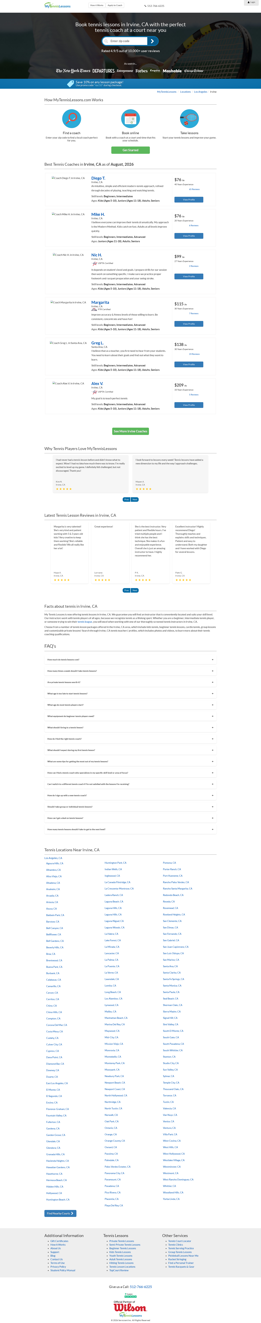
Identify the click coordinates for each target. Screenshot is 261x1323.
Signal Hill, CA (170, 1018)
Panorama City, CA (114, 1173)
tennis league (85, 621)
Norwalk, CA (111, 1115)
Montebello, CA (113, 1056)
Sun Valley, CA (170, 1069)
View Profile (189, 199)
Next (135, 499)
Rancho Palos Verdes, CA (176, 882)
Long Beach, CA (113, 992)
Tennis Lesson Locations (122, 1266)
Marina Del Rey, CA (115, 1024)
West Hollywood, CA (174, 1153)
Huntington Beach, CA (57, 1199)
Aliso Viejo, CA (54, 876)
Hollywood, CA (54, 1193)
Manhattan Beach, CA (116, 1018)
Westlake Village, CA (174, 1160)
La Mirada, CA (112, 946)
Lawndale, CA (112, 979)
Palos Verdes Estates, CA (117, 1166)
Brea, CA (50, 954)
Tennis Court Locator (179, 1241)
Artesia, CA (52, 902)
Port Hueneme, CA (172, 875)
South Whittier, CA (173, 1050)
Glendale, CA (53, 1141)
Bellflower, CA (53, 934)
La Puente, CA (112, 966)
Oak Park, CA (112, 1121)
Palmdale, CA (112, 1160)
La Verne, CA (111, 972)
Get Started (130, 150)
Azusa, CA (51, 908)
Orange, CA (111, 1134)
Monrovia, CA (112, 1050)
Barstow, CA (52, 921)
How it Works (96, 5)
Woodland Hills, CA (173, 1192)
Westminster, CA (172, 1166)
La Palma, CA (111, 959)
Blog (52, 1255)
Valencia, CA (169, 1108)
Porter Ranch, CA (172, 869)
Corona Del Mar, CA (56, 1025)
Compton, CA (53, 1018)
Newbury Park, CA (114, 1076)
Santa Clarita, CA (172, 972)
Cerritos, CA (52, 999)
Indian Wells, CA (113, 869)
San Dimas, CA (170, 927)
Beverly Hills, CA (54, 947)
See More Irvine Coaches (130, 431)
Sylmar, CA (168, 1076)
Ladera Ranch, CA (114, 895)
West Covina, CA (172, 1140)
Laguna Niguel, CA (114, 921)
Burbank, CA (52, 973)
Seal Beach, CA (170, 998)
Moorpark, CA (112, 1069)
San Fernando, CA (172, 933)
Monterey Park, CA (115, 1063)
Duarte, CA (52, 1076)
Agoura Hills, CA (54, 863)
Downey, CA (52, 1070)
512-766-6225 (141, 1287)
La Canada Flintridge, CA (117, 882)
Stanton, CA (169, 1056)
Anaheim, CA (53, 889)
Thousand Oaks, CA (173, 1089)
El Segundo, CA (54, 1096)
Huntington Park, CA (115, 862)
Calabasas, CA (53, 979)
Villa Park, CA (170, 1134)
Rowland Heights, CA (174, 914)
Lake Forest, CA (113, 940)
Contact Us (56, 1259)
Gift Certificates (59, 1241)
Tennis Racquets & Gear (181, 1266)
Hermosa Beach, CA (56, 1180)
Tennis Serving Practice (181, 1248)
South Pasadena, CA (173, 1043)
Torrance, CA (169, 1095)
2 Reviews (193, 266)
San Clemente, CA (172, 921)
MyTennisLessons (166, 91)
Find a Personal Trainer (181, 1262)
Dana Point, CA (54, 1057)
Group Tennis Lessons (180, 1252)
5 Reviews (193, 394)
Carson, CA (52, 992)
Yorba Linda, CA (171, 1199)
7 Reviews (193, 313)
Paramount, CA (113, 1179)
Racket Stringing (177, 1259)
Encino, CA (52, 1102)
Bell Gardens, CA (55, 941)
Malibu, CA (110, 1011)
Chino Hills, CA (54, 1012)
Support (54, 1252)
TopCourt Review (119, 1270)
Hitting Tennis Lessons (121, 1262)
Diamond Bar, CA (55, 1063)
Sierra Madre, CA (172, 1011)
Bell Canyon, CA (54, 928)
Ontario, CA (111, 1128)
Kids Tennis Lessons (120, 1252)
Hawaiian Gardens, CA (58, 1167)
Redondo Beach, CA (173, 895)
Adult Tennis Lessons (120, 1259)
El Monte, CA (53, 1089)
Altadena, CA (53, 882)
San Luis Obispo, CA (173, 953)
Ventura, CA (169, 1128)
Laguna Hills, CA (113, 908)
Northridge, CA (113, 1102)
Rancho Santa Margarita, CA (177, 888)
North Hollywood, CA (116, 1095)
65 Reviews (194, 189)
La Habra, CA (111, 933)
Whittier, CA (169, 1186)
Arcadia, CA (52, 895)
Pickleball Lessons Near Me (183, 1255)
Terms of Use (57, 1262)
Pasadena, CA (112, 1186)
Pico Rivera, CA (113, 1192)
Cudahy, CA (52, 1038)
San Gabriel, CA (171, 940)
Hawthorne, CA (54, 1173)
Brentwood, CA (54, 960)
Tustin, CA (168, 1102)
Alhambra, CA (53, 869)
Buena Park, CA (54, 967)
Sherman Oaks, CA (172, 1005)
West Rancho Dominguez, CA (178, 1179)
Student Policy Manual (62, 1270)
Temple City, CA (171, 1082)
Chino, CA (51, 1005)
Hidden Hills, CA (54, 1186)
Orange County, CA (115, 1140)
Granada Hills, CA (55, 1154)
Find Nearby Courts (59, 1213)
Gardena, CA (53, 1128)
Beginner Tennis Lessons (122, 1248)
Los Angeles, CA (53, 858)
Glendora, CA (53, 1147)
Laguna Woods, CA (114, 927)
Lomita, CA (110, 985)
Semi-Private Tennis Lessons (124, 1244)
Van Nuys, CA (170, 1115)
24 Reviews (194, 354)
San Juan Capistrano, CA (175, 946)
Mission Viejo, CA (114, 1043)
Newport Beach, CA (115, 1082)
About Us (55, 1248)
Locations (185, 91)
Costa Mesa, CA (54, 1031)
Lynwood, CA (111, 1005)
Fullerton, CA (53, 1122)
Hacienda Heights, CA (57, 1160)
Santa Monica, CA (172, 985)
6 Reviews (193, 225)
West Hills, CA (170, 1147)
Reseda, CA (169, 901)
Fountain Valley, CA (56, 1115)
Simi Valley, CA (170, 1024)
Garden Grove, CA (55, 1135)
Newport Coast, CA (115, 1089)
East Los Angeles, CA (57, 1083)
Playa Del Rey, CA (114, 1205)
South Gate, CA (171, 1037)
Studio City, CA (171, 1063)
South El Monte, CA (173, 1030)
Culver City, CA (54, 1044)
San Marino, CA (171, 959)
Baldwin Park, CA (55, 915)
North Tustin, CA (113, 1108)
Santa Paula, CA (171, 992)
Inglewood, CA (112, 875)
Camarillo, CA (53, 986)
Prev (126, 499)
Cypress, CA (52, 1051)
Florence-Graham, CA (57, 1109)
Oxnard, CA (111, 1147)
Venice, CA (168, 1121)
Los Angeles (200, 91)
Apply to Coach (115, 5)
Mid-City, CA (111, 1037)
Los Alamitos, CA (113, 998)
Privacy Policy (58, 1266)
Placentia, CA (112, 1199)
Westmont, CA (170, 1173)
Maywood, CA (112, 1030)
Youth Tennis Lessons (120, 1255)
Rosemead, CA (170, 908)
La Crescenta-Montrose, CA (119, 888)
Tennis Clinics (175, 1244)
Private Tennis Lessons (121, 1241)
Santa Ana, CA (170, 966)
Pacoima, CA (111, 1153)
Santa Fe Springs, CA (173, 979)
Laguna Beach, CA (114, 901)
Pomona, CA (169, 862)
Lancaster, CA (112, 953)
